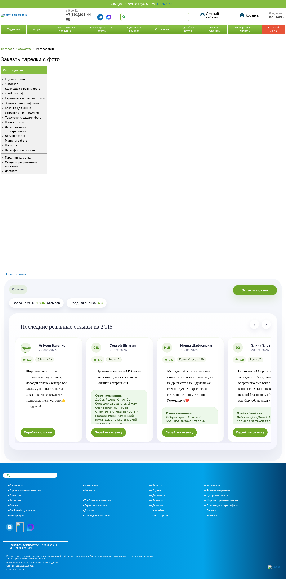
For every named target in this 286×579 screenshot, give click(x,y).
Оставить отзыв (255, 290)
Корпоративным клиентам (244, 29)
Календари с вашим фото (22, 88)
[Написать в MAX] (108, 17)
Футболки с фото (16, 93)
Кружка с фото (15, 79)
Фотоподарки (45, 48)
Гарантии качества (18, 157)
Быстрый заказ (273, 29)
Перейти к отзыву (38, 432)
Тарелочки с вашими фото (23, 117)
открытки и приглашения (22, 112)
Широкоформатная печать (101, 29)
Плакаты (11, 145)
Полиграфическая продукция (65, 29)
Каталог (6, 48)
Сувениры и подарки (134, 29)
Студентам (13, 29)
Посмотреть (166, 4)
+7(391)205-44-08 (79, 17)
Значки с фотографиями (22, 103)
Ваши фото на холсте (20, 150)
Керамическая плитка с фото (25, 98)
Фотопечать (162, 29)
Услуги (37, 29)
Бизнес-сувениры (214, 29)
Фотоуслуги (24, 48)
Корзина (252, 15)
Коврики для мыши (18, 108)
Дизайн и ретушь (188, 29)
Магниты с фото (16, 140)
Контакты (277, 17)
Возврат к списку (16, 274)
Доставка (11, 171)
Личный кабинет (212, 15)
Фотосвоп (11, 83)
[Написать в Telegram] (100, 17)
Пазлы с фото (14, 122)
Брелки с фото (15, 135)
